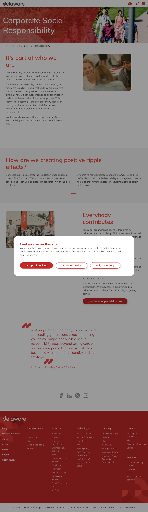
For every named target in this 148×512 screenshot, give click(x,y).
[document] (74, 256)
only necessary (105, 265)
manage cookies (71, 265)
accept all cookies (36, 265)
